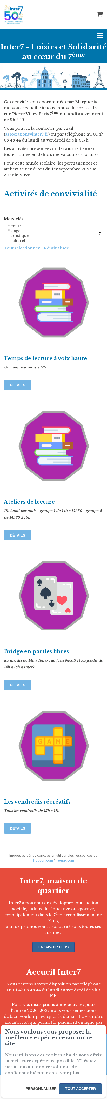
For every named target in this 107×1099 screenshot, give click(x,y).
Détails (17, 385)
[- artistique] (53, 235)
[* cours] (53, 226)
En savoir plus (53, 947)
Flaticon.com (43, 860)
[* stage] (53, 230)
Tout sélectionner (22, 248)
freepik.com (65, 860)
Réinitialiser (56, 248)
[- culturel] (53, 240)
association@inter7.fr (26, 134)
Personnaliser (41, 1089)
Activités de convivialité (50, 193)
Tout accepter (80, 1089)
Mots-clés (13, 219)
